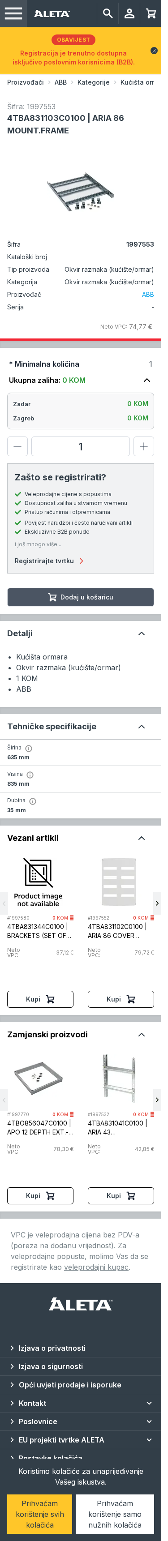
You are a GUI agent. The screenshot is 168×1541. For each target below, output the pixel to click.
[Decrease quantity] (17, 446)
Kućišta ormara (144, 82)
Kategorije (94, 82)
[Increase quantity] (144, 446)
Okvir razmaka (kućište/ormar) (109, 282)
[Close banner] (154, 50)
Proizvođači (25, 82)
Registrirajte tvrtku (44, 561)
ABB (61, 82)
